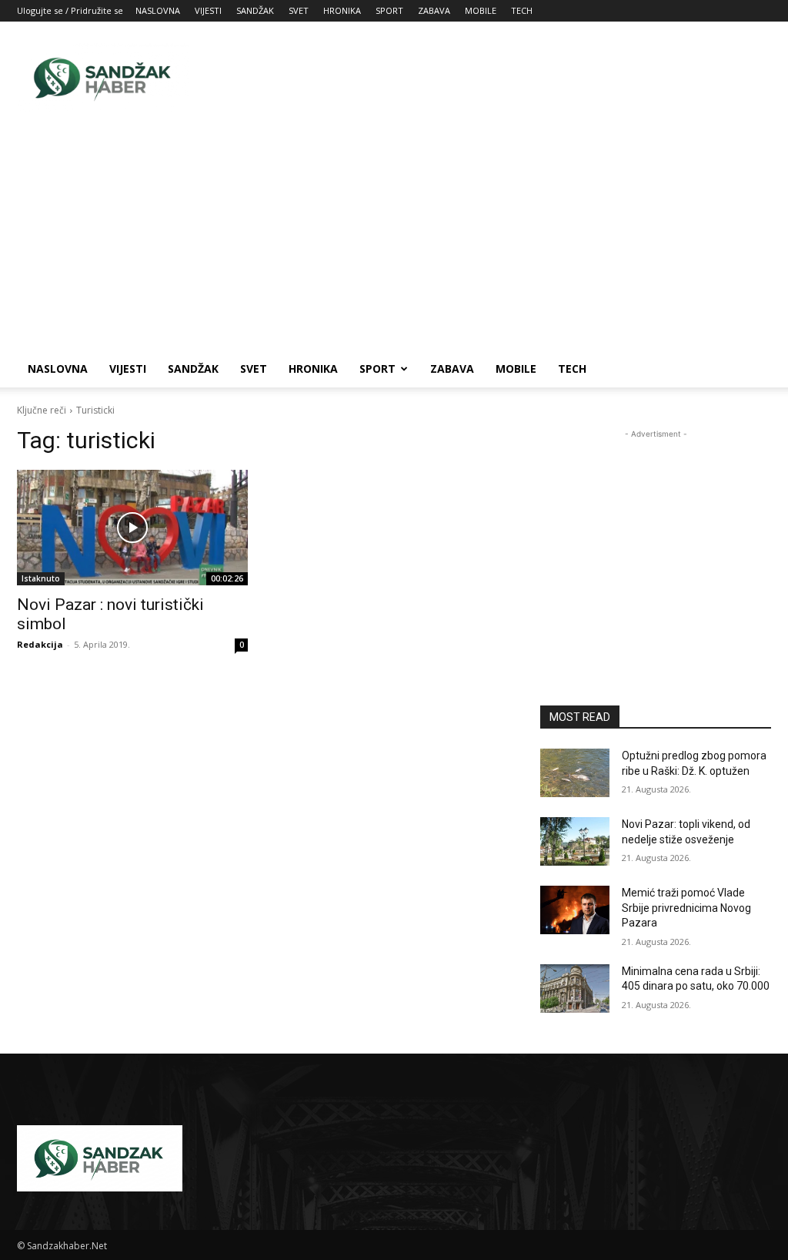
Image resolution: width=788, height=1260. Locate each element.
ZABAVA (434, 10)
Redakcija (40, 644)
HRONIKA (342, 10)
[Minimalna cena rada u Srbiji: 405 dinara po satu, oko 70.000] (574, 988)
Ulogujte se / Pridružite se (70, 10)
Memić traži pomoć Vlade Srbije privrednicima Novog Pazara (686, 907)
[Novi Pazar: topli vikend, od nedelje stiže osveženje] (574, 841)
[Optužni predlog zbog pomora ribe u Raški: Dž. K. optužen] (574, 773)
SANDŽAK (255, 10)
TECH (522, 10)
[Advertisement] (491, 78)
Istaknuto (41, 578)
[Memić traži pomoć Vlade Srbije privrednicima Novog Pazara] (574, 910)
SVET (299, 10)
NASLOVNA (157, 10)
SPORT (389, 10)
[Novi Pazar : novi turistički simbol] (132, 527)
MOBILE (480, 10)
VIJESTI (208, 10)
